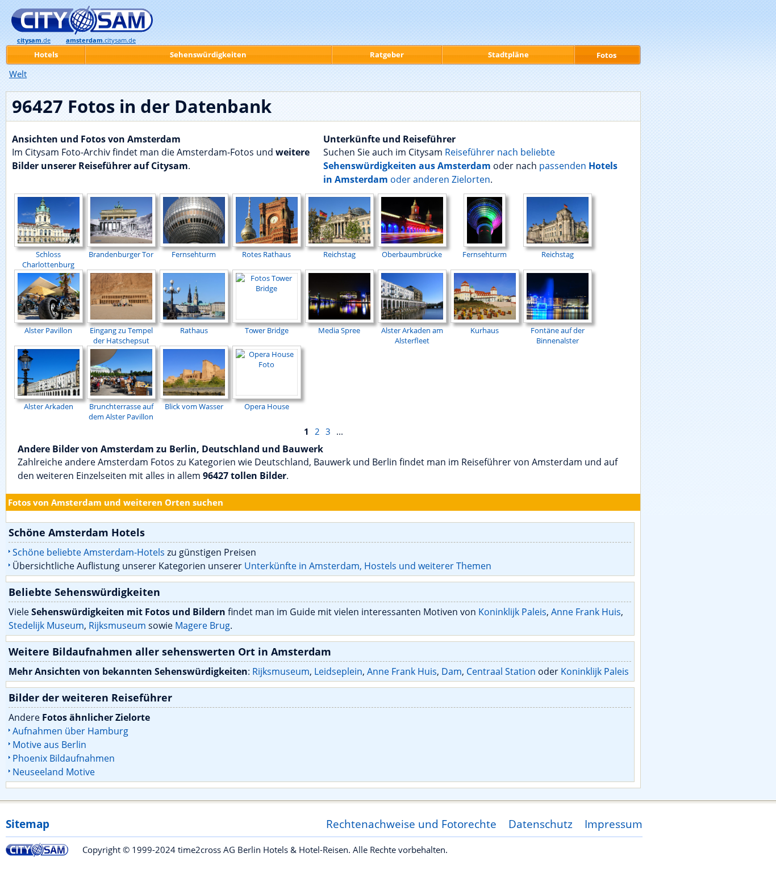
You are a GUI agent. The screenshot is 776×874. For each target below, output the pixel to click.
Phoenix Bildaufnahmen (63, 758)
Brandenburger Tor (121, 254)
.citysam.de (101, 40)
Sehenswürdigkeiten (208, 54)
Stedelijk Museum (46, 625)
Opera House (266, 406)
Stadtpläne (508, 54)
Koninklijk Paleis (512, 612)
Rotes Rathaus (266, 254)
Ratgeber (387, 54)
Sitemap (27, 824)
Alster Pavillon (48, 330)
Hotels (46, 54)
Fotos (606, 55)
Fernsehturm (194, 254)
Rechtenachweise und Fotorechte (411, 824)
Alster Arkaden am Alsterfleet (412, 335)
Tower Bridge (267, 330)
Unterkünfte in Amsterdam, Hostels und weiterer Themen (367, 566)
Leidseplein (338, 671)
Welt (18, 73)
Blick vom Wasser (194, 406)
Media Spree (339, 330)
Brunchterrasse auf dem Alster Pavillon (121, 411)
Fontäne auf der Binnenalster (558, 335)
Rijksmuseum (117, 625)
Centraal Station (501, 671)
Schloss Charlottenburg (48, 259)
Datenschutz (540, 824)
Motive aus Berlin (49, 744)
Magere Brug (202, 625)
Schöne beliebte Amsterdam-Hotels (88, 552)
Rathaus (194, 330)
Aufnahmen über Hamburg (70, 731)
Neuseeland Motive (53, 772)
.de (34, 40)
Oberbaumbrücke (412, 254)
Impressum (614, 824)
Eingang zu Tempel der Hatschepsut (121, 335)
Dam (451, 671)
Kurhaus (484, 330)
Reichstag (339, 254)
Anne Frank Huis (586, 612)
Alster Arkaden (48, 406)
